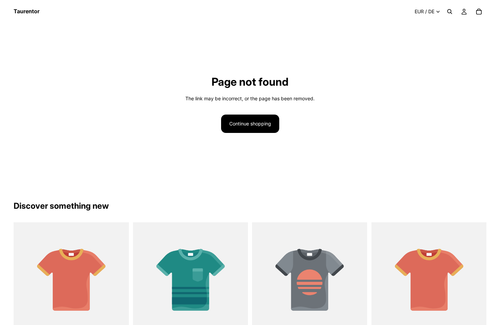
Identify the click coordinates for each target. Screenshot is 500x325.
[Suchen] (449, 11)
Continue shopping (250, 123)
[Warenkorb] (478, 11)
